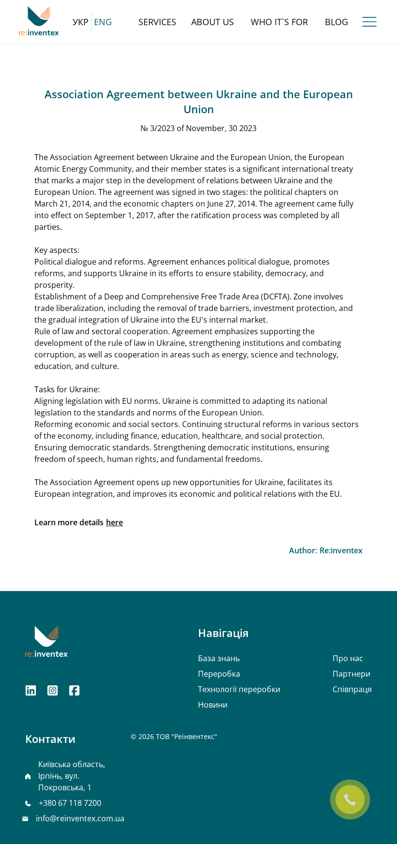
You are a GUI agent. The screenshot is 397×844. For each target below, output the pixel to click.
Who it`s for (279, 22)
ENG (103, 22)
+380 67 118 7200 (70, 803)
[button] (369, 21)
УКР (81, 22)
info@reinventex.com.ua (80, 818)
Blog (336, 22)
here (114, 522)
